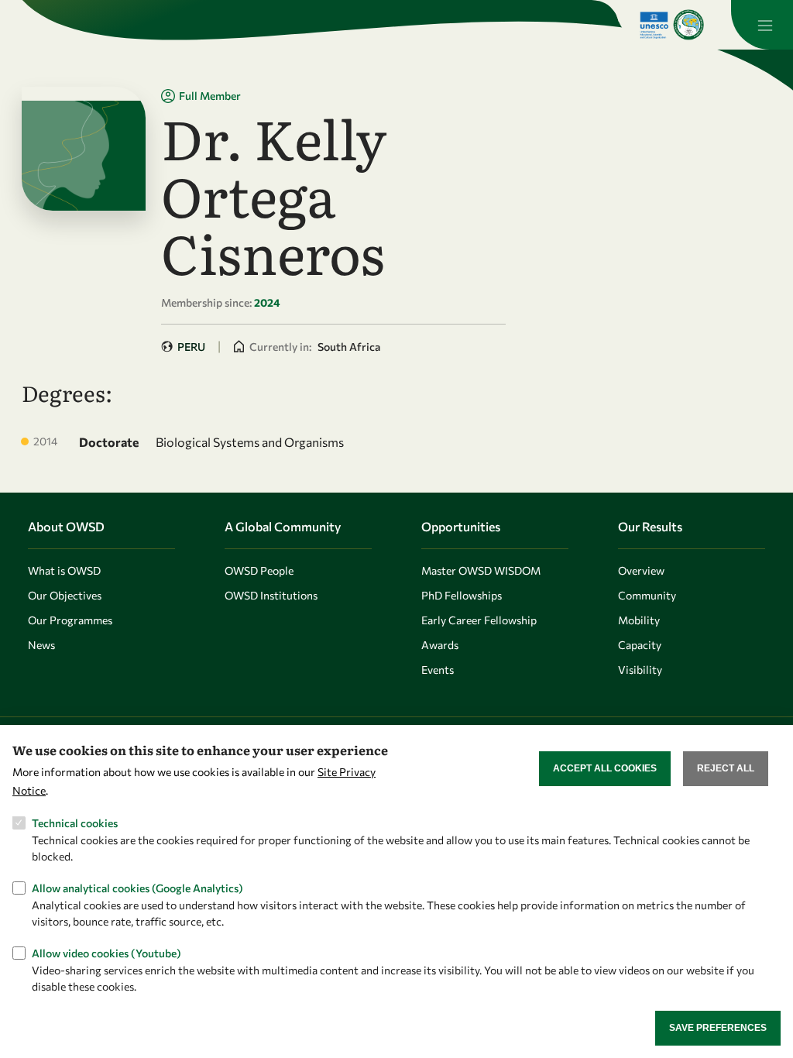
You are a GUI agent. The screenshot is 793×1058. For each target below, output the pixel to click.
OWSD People (259, 570)
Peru (191, 346)
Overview (641, 570)
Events (437, 669)
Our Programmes (70, 620)
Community (647, 595)
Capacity (639, 644)
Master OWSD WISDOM (481, 570)
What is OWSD (64, 570)
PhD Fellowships (461, 595)
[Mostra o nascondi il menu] (762, 25)
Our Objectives (64, 595)
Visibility (640, 669)
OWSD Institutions (271, 595)
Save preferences (718, 1027)
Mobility (639, 620)
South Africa (349, 346)
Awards (439, 644)
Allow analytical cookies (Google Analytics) (137, 888)
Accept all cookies (605, 768)
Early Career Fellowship (479, 620)
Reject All (725, 768)
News (41, 644)
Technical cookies (75, 823)
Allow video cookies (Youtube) (106, 953)
